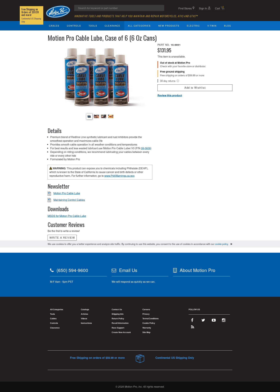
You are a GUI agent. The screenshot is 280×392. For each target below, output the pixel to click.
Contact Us (117, 309)
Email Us (128, 270)
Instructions (86, 323)
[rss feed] (192, 327)
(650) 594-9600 (72, 270)
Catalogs (85, 309)
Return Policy (118, 318)
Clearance (112, 25)
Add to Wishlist (194, 87)
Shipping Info (117, 313)
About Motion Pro (197, 270)
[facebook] (192, 320)
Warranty (146, 327)
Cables (54, 25)
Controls (74, 25)
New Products (168, 25)
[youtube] (214, 320)
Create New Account (121, 332)
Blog (227, 25)
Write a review (62, 237)
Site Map (146, 332)
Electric (193, 25)
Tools (93, 25)
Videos (84, 318)
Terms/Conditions (150, 318)
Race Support (118, 327)
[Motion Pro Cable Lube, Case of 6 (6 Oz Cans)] (100, 78)
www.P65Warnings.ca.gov (119, 176)
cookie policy (221, 244)
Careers (146, 309)
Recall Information (120, 323)
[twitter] (203, 320)
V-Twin (211, 25)
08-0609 (146, 148)
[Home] (58, 11)
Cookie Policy (148, 323)
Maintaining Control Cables (69, 200)
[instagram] (223, 320)
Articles (84, 313)
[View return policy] (177, 80)
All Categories (139, 25)
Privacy (146, 313)
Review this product (170, 95)
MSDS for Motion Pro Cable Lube (67, 216)
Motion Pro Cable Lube (66, 193)
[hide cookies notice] (231, 244)
